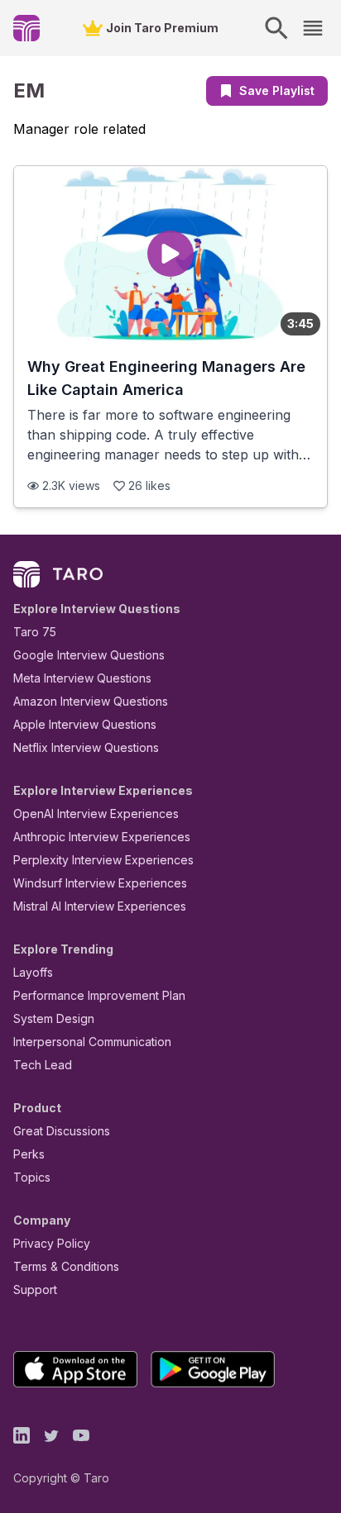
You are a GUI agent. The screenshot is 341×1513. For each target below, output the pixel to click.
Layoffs (33, 972)
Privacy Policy (51, 1243)
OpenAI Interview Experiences (96, 813)
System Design (53, 1018)
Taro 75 (34, 632)
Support (35, 1289)
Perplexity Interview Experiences (103, 860)
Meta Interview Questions (82, 678)
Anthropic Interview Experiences (101, 837)
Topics (31, 1177)
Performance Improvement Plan (99, 995)
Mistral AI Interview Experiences (99, 906)
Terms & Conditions (66, 1266)
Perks (29, 1154)
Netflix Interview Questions (86, 747)
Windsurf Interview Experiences (100, 883)
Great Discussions (61, 1131)
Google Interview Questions (89, 655)
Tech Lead (42, 1065)
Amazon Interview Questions (90, 701)
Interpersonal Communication (92, 1042)
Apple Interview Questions (84, 724)
